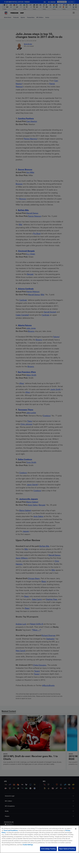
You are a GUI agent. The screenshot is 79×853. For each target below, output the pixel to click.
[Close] (75, 829)
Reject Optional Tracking (67, 849)
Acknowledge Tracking (48, 849)
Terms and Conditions (11, 830)
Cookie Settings (28, 844)
